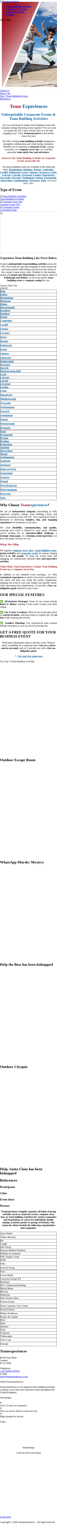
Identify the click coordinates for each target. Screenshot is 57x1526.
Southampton (21, 180)
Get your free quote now (30, 656)
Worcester (34, 180)
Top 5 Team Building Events (14, 96)
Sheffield (4, 447)
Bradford (5, 310)
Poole (3, 431)
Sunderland (6, 473)
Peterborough (7, 423)
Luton (3, 390)
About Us (4, 90)
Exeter (24, 172)
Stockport (5, 465)
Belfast (3, 294)
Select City (5, 93)
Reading (4, 441)
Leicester (6, 175)
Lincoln (16, 175)
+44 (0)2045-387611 (10, 1371)
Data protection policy (10, 1432)
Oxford (39, 177)
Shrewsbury (6, 180)
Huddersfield (7, 361)
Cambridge (48, 169)
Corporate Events (15, 12)
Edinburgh (14, 172)
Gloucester (5, 357)
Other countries (7, 1437)
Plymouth (5, 427)
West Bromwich (8, 485)
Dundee (4, 341)
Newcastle (5, 177)
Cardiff (4, 172)
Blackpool (5, 301)
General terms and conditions (14, 1427)
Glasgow (33, 172)
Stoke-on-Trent (8, 469)
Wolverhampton (8, 489)
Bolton (3, 304)
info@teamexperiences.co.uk (14, 1376)
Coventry (5, 333)
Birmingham (15, 169)
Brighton (28, 169)
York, (44, 180)
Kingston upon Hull (10, 371)
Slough (3, 454)
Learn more (5, 1517)
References (5, 99)
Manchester (48, 175)
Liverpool (27, 175)
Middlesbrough (8, 399)
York (2, 498)
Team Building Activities (18, 6)
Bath (2, 291)
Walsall (4, 481)
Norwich (16, 177)
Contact (10, 14)
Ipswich (4, 368)
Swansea (4, 477)
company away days (23, 550)
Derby (3, 337)
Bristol (37, 169)
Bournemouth (7, 307)
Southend (5, 461)
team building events (45, 550)
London (37, 175)
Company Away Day (17, 9)
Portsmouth (50, 177)
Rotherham (6, 444)
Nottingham (28, 177)
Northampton (7, 407)
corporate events (29, 553)
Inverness (44, 172)
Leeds (53, 172)
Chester (4, 329)
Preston (4, 438)
